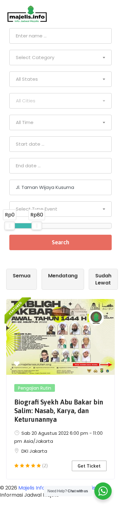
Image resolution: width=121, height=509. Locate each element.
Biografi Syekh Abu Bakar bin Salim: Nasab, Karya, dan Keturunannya (58, 410)
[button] (17, 364)
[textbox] (60, 57)
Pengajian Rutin (34, 388)
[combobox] (60, 57)
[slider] (9, 225)
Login (108, 14)
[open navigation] (87, 14)
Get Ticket (89, 465)
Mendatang (63, 275)
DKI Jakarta (34, 451)
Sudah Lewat (103, 279)
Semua (21, 275)
